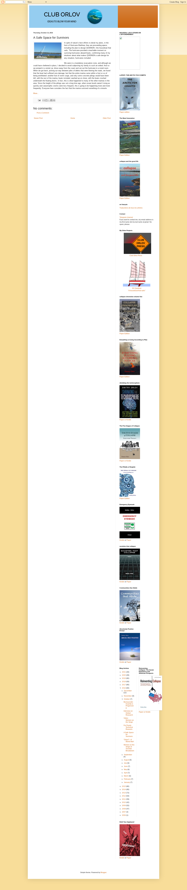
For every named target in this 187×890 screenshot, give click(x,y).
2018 (124, 682)
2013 (124, 793)
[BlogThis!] (46, 100)
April (126, 773)
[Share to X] (49, 100)
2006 (124, 815)
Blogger (103, 872)
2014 (124, 789)
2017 (124, 685)
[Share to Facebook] (51, 100)
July (125, 763)
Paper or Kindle (125, 461)
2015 (124, 786)
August (127, 760)
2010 (124, 802)
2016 (124, 688)
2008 (124, 809)
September (128, 755)
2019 (124, 678)
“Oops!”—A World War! (129, 741)
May (125, 769)
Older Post (107, 118)
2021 (124, 672)
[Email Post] (39, 100)
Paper (129, 540)
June (126, 766)
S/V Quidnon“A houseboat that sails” (136, 289)
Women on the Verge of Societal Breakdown (129, 748)
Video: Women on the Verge (129, 720)
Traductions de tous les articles (131, 208)
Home (73, 118)
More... (36, 93)
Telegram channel (126, 217)
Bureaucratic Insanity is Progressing (129, 705)
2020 (124, 675)
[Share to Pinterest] (54, 100)
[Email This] (43, 100)
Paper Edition (125, 498)
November (128, 696)
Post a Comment (43, 113)
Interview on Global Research (128, 713)
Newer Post (38, 118)
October (127, 699)
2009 (124, 805)
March (126, 776)
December (128, 691)
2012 (124, 796)
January (127, 782)
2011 (124, 799)
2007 (124, 812)
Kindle (122, 540)
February (127, 779)
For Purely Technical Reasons (128, 727)
